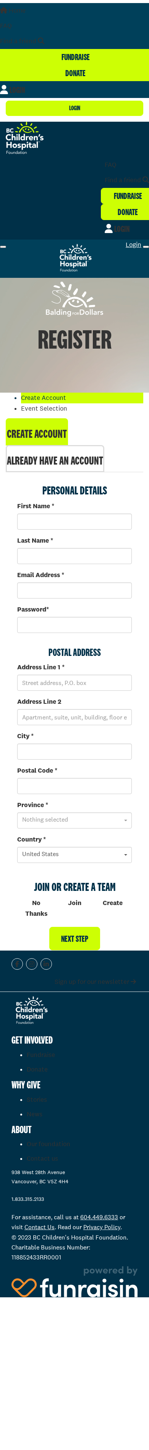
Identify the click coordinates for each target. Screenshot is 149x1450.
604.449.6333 (99, 1217)
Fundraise (41, 1055)
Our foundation (48, 1144)
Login (74, 108)
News (34, 1114)
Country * (31, 839)
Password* (33, 609)
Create (113, 903)
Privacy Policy (101, 1227)
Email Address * (40, 575)
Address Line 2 (39, 702)
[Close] (146, 247)
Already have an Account (55, 460)
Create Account (37, 433)
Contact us (42, 1159)
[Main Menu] (3, 247)
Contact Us (39, 1227)
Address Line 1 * (41, 667)
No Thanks (36, 908)
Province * (32, 805)
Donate (37, 1069)
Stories (37, 1100)
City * (25, 736)
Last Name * (35, 541)
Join (74, 903)
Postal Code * (37, 771)
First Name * (35, 506)
